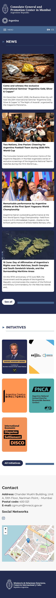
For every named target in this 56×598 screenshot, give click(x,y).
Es (52, 29)
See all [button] (8, 301)
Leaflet (37, 561)
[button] (28, 540)
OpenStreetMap (44, 561)
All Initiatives (12, 463)
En (48, 29)
